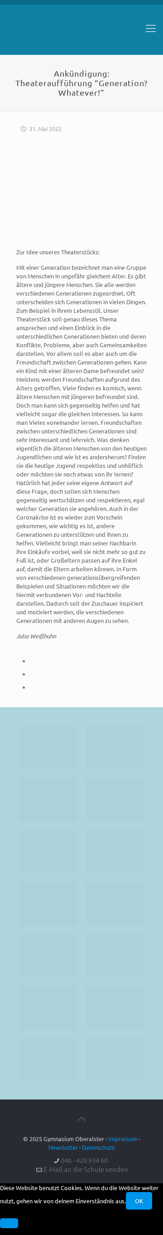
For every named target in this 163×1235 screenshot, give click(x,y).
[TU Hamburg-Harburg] (48, 903)
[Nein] (9, 1223)
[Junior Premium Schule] (115, 851)
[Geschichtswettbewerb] (115, 1008)
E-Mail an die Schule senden (85, 1169)
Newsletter (63, 1147)
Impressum (123, 1139)
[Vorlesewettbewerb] (115, 955)
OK (139, 1201)
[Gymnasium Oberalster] (81, 32)
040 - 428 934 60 (84, 1160)
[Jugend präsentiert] (48, 799)
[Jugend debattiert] (115, 747)
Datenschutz (98, 1147)
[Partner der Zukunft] (115, 1060)
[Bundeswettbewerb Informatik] (48, 747)
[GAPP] (48, 955)
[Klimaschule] (115, 799)
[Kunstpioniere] (48, 1008)
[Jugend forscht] (48, 1060)
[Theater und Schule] (115, 903)
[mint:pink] (48, 851)
